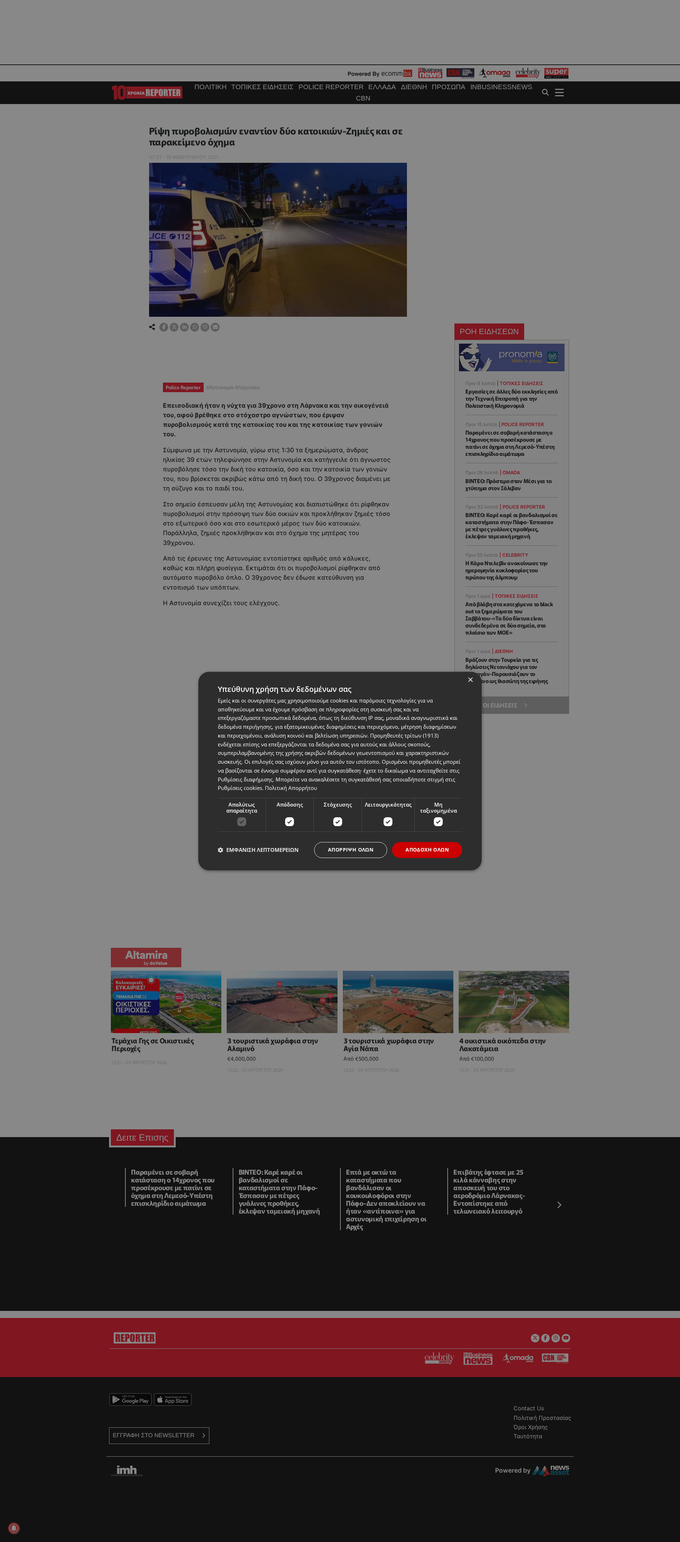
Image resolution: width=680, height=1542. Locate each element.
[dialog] (340, 771)
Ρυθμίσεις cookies (240, 788)
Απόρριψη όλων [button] (350, 849)
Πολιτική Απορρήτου (291, 788)
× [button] (470, 680)
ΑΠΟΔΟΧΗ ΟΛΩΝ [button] (427, 849)
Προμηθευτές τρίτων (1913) (404, 735)
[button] (258, 850)
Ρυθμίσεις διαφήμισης (245, 779)
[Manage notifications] (13, 1528)
